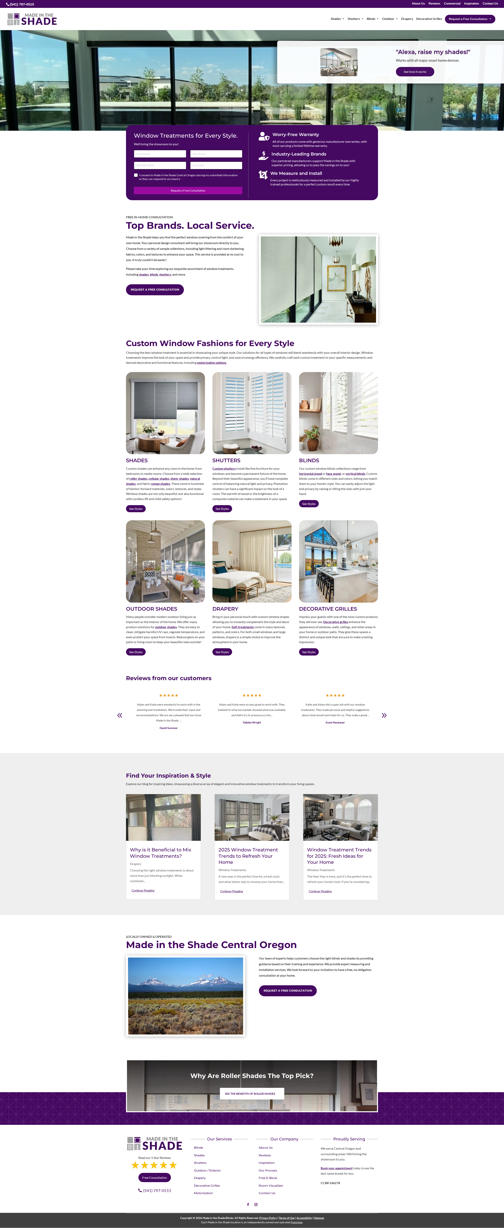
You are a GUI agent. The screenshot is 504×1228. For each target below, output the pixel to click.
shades (144, 274)
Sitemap (319, 1218)
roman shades (160, 483)
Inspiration (471, 3)
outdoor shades (166, 627)
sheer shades (179, 478)
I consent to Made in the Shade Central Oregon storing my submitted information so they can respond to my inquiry (188, 177)
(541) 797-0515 (157, 1190)
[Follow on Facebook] (248, 1204)
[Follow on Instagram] (256, 1204)
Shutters (200, 1163)
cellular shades (159, 478)
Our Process (268, 1170)
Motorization (203, 1193)
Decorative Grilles (207, 1185)
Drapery (135, 864)
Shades (199, 1155)
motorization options (211, 362)
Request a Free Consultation (188, 190)
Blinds (198, 1147)
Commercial (452, 3)
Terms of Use (287, 1218)
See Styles (136, 508)
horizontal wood (310, 473)
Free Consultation (416, 75)
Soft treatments (243, 627)
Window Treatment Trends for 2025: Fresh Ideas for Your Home (339, 856)
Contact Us (490, 3)
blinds (154, 274)
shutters (165, 274)
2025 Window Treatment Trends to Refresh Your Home (248, 856)
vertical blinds (355, 473)
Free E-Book (268, 1178)
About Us (418, 3)
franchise (296, 1222)
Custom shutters (224, 468)
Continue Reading (143, 890)
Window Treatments (232, 870)
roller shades (138, 478)
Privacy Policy (268, 1218)
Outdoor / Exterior (207, 1170)
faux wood (333, 473)
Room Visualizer (271, 1185)
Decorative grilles (335, 622)
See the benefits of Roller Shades (250, 1093)
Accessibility (304, 1218)
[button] (384, 715)
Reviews (434, 3)
